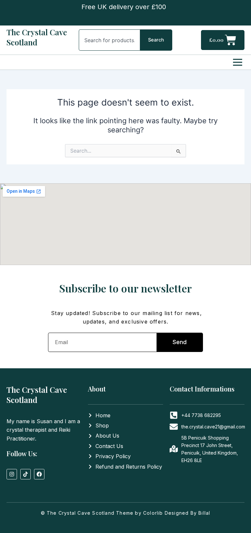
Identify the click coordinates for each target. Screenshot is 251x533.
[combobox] (109, 40)
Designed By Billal (187, 513)
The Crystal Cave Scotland (37, 37)
